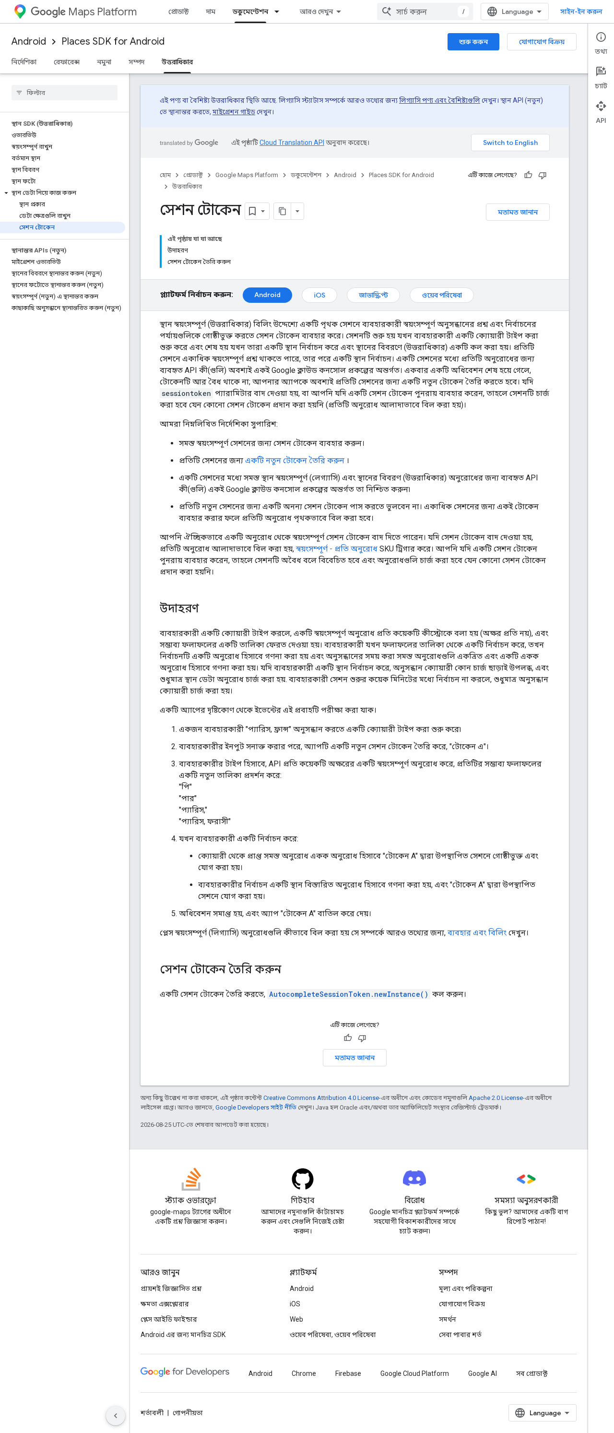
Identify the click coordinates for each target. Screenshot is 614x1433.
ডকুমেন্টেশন (250, 11)
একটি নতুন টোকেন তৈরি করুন (294, 460)
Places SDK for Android (113, 42)
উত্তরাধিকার (177, 62)
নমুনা (104, 62)
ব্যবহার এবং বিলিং (477, 932)
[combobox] (425, 11)
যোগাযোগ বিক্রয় (542, 41)
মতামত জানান (518, 212)
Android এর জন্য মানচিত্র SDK (183, 1334)
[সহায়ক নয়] (542, 175)
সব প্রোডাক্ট (531, 1373)
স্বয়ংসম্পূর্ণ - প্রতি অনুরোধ (337, 548)
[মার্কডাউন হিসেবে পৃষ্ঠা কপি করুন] (282, 211)
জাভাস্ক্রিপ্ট (373, 295)
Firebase (348, 1373)
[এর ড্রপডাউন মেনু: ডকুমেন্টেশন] (279, 11)
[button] (62, 193)
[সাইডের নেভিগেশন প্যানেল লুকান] (115, 1415)
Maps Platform (102, 11)
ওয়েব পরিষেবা (442, 295)
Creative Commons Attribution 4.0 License (321, 1097)
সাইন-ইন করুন (581, 11)
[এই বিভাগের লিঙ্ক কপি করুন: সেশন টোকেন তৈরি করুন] (290, 970)
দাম (210, 11)
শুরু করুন (473, 41)
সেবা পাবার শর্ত (460, 1334)
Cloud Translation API (292, 142)
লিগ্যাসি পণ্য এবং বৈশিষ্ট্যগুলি (439, 100)
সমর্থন (447, 1319)
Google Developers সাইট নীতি (255, 1107)
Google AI (482, 1373)
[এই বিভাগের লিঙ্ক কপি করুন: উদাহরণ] (208, 609)
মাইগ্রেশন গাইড (234, 112)
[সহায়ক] (528, 175)
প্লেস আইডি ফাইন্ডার (169, 1319)
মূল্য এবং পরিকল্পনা (466, 1288)
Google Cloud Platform (414, 1373)
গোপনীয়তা (188, 1413)
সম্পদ (136, 62)
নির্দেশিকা (24, 62)
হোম (165, 175)
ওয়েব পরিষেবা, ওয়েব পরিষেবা (333, 1334)
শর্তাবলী (152, 1413)
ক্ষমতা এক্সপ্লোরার (165, 1304)
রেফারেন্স (67, 62)
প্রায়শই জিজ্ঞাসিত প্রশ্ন (171, 1288)
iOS (319, 295)
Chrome (304, 1373)
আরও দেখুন (316, 11)
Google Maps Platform (246, 175)
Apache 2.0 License (496, 1097)
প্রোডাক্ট (178, 11)
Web (296, 1319)
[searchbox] (65, 92)
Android (29, 42)
